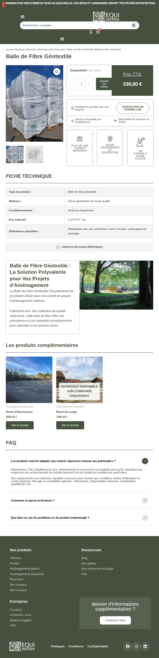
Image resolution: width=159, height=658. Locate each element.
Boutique (20, 49)
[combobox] (73, 25)
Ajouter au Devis (104, 84)
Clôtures (15, 558)
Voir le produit (19, 425)
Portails (14, 563)
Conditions (76, 646)
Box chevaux (18, 584)
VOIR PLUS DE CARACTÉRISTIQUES (80, 247)
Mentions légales (20, 620)
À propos (16, 609)
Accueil (10, 49)
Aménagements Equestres (52, 49)
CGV (13, 625)
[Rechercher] (133, 25)
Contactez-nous (20, 615)
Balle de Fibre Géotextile (80, 49)
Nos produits (20, 550)
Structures (16, 579)
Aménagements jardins (24, 568)
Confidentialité (97, 646)
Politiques (58, 646)
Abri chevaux (18, 590)
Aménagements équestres (27, 574)
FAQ (84, 574)
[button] (22, 16)
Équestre (31, 49)
